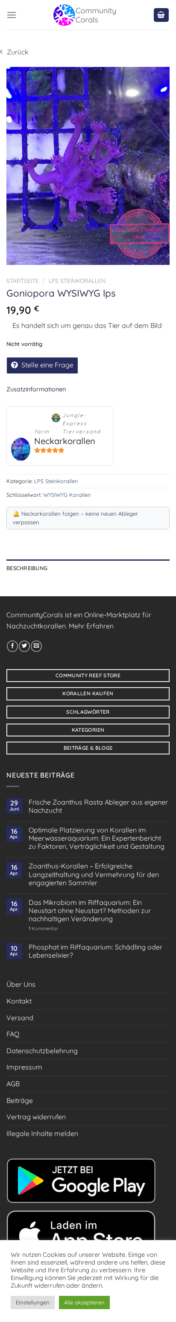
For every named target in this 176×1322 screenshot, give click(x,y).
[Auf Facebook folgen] (12, 646)
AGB (13, 1083)
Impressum (24, 1067)
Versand (19, 1017)
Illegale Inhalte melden (42, 1133)
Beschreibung (26, 568)
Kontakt (19, 1001)
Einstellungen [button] (33, 1302)
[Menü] (11, 14)
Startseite (22, 280)
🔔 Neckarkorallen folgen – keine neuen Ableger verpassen (75, 518)
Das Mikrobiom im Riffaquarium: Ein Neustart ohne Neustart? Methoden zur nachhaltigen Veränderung (90, 910)
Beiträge (19, 1100)
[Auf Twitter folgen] (24, 646)
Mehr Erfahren (91, 626)
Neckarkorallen (64, 441)
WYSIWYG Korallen (67, 494)
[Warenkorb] (161, 15)
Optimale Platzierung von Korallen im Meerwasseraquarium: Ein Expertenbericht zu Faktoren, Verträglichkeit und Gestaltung (96, 838)
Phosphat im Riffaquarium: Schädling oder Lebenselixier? (95, 951)
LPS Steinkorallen (77, 280)
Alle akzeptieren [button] (84, 1302)
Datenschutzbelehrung (42, 1050)
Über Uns (20, 984)
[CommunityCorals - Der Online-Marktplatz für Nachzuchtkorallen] (85, 15)
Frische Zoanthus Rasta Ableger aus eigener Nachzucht (98, 806)
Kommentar (43, 928)
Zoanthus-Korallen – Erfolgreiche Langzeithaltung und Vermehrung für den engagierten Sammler (94, 874)
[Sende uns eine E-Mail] (36, 646)
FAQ (12, 1034)
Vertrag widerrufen (36, 1116)
